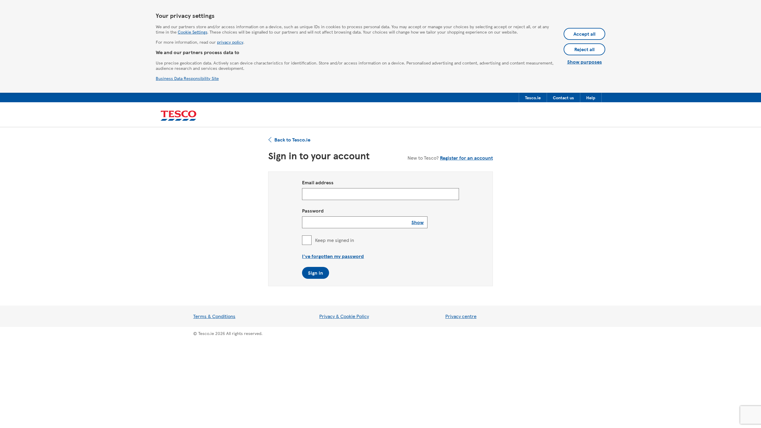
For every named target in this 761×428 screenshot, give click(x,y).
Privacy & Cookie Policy (344, 316)
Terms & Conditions (214, 316)
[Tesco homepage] (178, 116)
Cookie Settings (192, 32)
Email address (318, 182)
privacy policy (230, 42)
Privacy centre (461, 316)
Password (313, 210)
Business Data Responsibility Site (187, 78)
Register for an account (466, 157)
